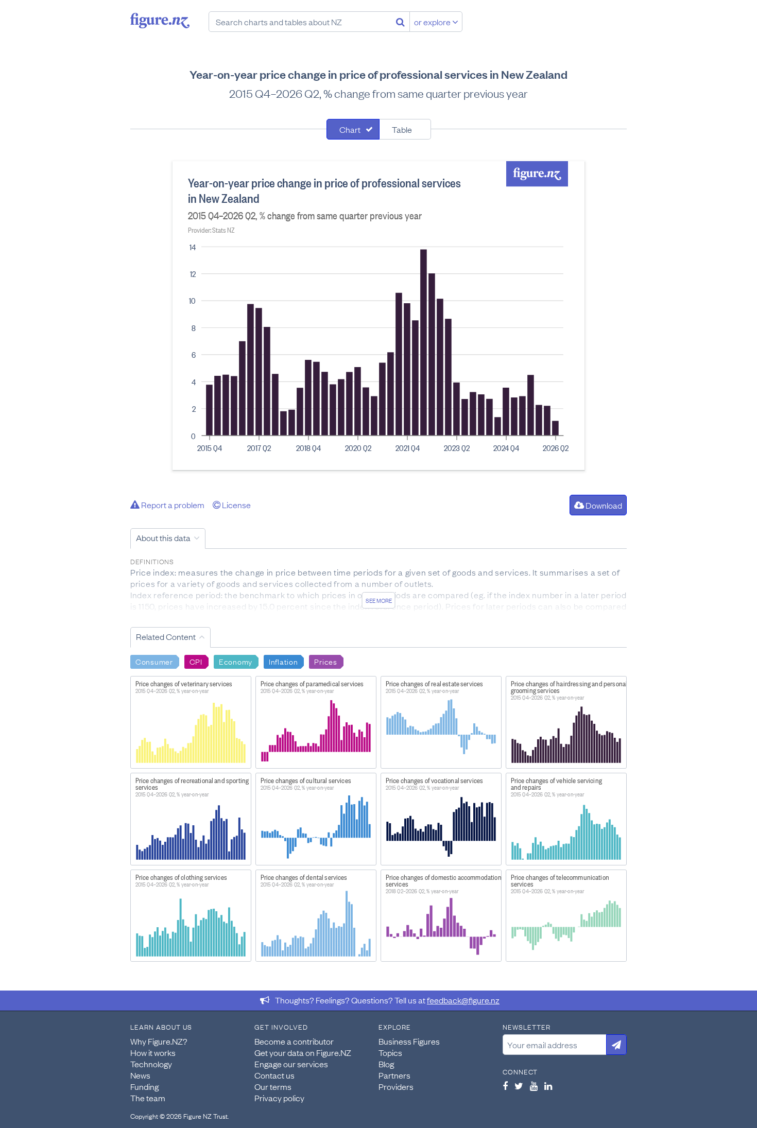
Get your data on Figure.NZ (302, 1052)
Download (603, 505)
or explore (433, 21)
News (140, 1075)
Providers (396, 1086)
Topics (390, 1052)
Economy (235, 661)
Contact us (274, 1075)
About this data (163, 537)
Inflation (283, 661)
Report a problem (172, 504)
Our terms (272, 1086)
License (235, 504)
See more (379, 600)
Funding (144, 1086)
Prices (325, 661)
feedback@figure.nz (463, 999)
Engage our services (291, 1063)
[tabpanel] (378, 315)
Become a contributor (294, 1041)
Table (402, 129)
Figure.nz (160, 20)
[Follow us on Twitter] (518, 1085)
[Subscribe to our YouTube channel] (534, 1085)
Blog (386, 1063)
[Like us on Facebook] (505, 1085)
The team (147, 1097)
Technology (151, 1063)
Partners (394, 1075)
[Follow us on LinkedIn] (548, 1085)
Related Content (166, 636)
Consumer (154, 661)
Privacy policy (279, 1097)
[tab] (353, 129)
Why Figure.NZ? (158, 1041)
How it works (153, 1052)
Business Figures (409, 1041)
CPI (196, 661)
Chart (349, 129)
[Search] (400, 21)
